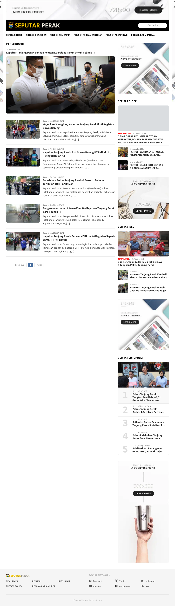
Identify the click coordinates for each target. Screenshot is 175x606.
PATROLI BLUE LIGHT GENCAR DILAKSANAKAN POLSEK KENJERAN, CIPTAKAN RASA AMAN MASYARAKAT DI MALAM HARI (149, 167)
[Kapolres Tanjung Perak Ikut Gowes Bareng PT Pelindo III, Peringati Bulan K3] (23, 157)
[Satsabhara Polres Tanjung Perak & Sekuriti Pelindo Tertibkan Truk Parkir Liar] (23, 185)
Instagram (150, 581)
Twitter (122, 581)
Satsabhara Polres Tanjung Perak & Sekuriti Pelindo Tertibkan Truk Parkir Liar (73, 182)
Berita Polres (14, 35)
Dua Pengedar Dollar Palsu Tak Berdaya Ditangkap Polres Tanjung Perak (140, 264)
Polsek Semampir (60, 35)
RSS (147, 586)
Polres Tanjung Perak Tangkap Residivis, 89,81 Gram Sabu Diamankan (146, 397)
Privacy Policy (14, 586)
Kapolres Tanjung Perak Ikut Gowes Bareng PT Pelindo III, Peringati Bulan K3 (77, 154)
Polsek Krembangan (143, 35)
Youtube (96, 586)
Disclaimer (12, 581)
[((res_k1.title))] (143, 118)
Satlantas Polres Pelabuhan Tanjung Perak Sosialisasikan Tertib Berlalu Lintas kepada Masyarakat (148, 424)
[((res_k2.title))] (143, 243)
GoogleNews (125, 586)
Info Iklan (64, 581)
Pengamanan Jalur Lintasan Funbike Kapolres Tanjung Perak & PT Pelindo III (79, 210)
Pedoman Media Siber (43, 586)
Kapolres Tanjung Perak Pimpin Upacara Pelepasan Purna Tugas (148, 289)
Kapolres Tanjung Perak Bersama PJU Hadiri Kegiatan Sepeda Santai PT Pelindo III (79, 238)
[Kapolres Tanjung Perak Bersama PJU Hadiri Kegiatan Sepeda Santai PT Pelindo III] (23, 241)
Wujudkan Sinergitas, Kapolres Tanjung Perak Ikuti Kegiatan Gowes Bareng (78, 126)
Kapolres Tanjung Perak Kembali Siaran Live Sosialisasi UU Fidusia (148, 276)
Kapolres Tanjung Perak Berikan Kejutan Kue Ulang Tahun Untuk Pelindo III (50, 53)
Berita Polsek (124, 133)
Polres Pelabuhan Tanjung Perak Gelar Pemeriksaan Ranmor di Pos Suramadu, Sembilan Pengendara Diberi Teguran (148, 437)
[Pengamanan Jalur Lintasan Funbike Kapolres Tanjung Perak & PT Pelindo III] (23, 213)
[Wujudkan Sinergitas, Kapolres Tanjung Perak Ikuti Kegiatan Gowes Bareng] (23, 129)
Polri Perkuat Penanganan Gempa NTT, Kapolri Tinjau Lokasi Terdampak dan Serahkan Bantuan (147, 450)
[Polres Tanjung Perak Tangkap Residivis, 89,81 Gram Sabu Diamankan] (143, 375)
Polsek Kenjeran (36, 35)
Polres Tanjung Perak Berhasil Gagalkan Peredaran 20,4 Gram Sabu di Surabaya (149, 411)
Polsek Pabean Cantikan (88, 35)
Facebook (97, 581)
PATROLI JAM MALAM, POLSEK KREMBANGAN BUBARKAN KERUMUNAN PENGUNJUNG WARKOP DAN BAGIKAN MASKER (148, 153)
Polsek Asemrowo (117, 35)
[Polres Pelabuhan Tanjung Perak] (33, 25)
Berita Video (123, 259)
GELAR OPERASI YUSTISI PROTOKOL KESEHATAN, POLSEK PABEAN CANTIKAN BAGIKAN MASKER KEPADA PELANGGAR (140, 139)
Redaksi (36, 581)
